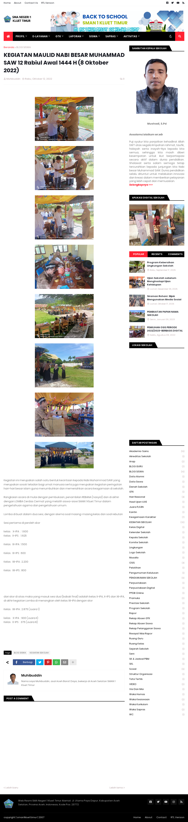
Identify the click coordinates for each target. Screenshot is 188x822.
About (17, 2)
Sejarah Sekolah (156, 648)
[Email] (64, 662)
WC (156, 714)
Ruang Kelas (156, 643)
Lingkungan (156, 547)
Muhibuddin (31, 675)
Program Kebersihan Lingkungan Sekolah (160, 264)
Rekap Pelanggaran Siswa (156, 628)
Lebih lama (116, 787)
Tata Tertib (156, 679)
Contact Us (31, 2)
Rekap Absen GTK (156, 618)
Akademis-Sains (156, 451)
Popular (138, 254)
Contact (161, 817)
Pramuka (156, 598)
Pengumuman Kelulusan (156, 573)
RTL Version (47, 2)
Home (7, 2)
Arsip (156, 461)
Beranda (9, 47)
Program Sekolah (156, 608)
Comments (175, 254)
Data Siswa (156, 481)
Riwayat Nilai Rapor (156, 633)
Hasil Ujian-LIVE (156, 502)
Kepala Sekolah (156, 537)
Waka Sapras (156, 709)
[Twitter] (40, 662)
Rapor (156, 613)
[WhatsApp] (56, 662)
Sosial (156, 669)
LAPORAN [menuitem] (75, 36)
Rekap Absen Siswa (156, 623)
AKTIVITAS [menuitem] (130, 36)
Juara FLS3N (156, 507)
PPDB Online (156, 593)
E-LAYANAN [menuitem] (40, 36)
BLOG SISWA (23, 47)
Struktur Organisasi (156, 674)
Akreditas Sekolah (156, 456)
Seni (156, 653)
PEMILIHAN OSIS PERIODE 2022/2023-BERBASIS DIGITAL (165, 329)
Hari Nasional (156, 497)
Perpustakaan (156, 583)
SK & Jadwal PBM (156, 659)
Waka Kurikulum (156, 704)
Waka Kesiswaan (156, 699)
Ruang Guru (156, 638)
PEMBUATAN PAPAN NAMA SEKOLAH (162, 313)
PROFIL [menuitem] (20, 36)
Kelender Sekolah (156, 532)
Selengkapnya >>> (141, 185)
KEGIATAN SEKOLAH (39, 652)
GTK (156, 491)
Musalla (156, 557)
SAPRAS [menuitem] (110, 36)
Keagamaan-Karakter (156, 517)
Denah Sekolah (156, 487)
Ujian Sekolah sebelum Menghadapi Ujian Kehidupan (161, 281)
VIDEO (156, 684)
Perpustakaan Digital (156, 588)
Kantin (156, 512)
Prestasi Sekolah (156, 603)
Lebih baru (12, 787)
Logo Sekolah (156, 552)
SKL (156, 664)
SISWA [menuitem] (93, 36)
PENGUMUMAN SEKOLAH (156, 577)
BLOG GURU (156, 466)
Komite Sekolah (156, 542)
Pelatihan (156, 567)
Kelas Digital (156, 527)
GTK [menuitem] (58, 36)
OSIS (156, 562)
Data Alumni (156, 476)
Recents (156, 254)
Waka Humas (156, 694)
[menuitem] (8, 36)
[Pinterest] (48, 662)
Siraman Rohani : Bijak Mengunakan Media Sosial (164, 298)
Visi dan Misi (156, 689)
